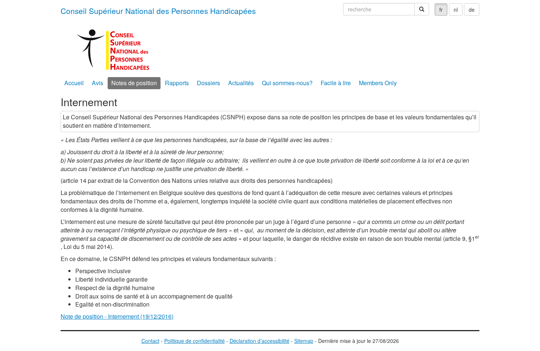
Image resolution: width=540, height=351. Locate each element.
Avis (97, 83)
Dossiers (208, 83)
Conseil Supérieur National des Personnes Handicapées (158, 10)
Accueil (74, 83)
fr (441, 9)
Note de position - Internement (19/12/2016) (117, 316)
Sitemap (303, 340)
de (472, 9)
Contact (150, 340)
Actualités (241, 83)
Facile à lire (336, 83)
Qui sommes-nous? (287, 83)
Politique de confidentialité (194, 340)
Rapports (177, 83)
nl (456, 9)
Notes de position (134, 83)
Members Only (378, 83)
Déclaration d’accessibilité (259, 340)
